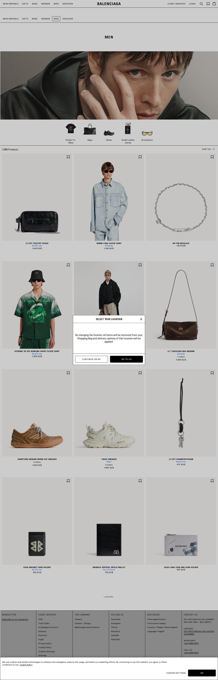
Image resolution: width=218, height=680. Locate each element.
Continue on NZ (91, 359)
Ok (201, 673)
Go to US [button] (126, 359)
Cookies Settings (176, 673)
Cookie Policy (26, 664)
